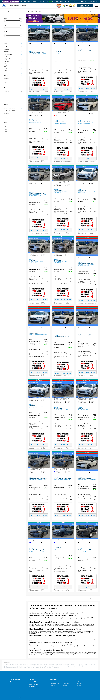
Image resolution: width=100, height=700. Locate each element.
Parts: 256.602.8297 (64, 1)
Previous (27, 18)
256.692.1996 (43, 1)
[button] (49, 34)
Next (99, 18)
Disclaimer (95, 16)
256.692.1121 (21, 1)
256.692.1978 (45, 61)
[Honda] (4, 5)
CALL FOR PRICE (33, 61)
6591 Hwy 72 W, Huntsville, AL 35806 (90, 1)
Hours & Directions (85, 6)
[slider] (5, 20)
